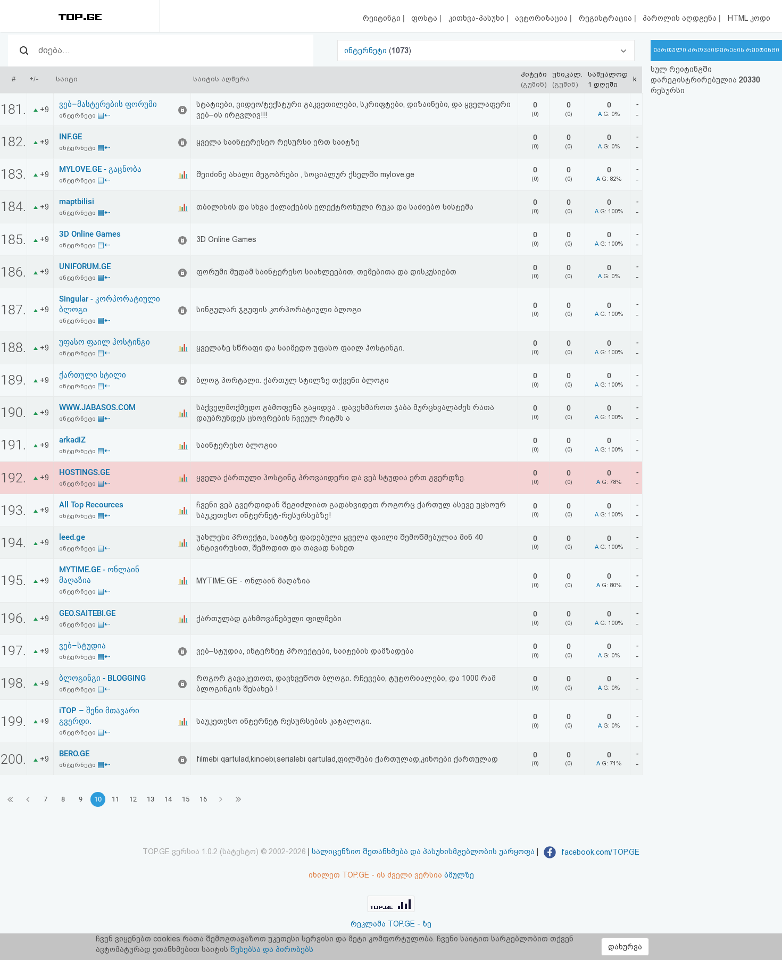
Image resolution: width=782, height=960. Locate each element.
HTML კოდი (749, 18)
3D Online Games (90, 234)
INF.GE (70, 136)
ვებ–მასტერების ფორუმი (108, 104)
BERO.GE (74, 753)
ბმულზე (459, 875)
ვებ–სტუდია (82, 645)
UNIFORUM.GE (85, 266)
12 (133, 799)
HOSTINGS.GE (84, 472)
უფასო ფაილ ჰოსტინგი (104, 342)
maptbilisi (76, 201)
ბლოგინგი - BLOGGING (102, 678)
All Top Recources (91, 505)
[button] (486, 50)
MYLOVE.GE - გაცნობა (100, 169)
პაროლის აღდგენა (681, 18)
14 (168, 799)
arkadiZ (72, 440)
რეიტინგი (383, 18)
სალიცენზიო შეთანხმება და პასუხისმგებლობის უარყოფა (423, 852)
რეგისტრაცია (606, 18)
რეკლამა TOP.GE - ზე (391, 924)
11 (115, 799)
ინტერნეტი (366, 50)
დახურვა (625, 946)
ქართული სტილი (92, 375)
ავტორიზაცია (542, 18)
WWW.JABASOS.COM (97, 407)
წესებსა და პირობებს (271, 949)
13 (150, 799)
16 (203, 799)
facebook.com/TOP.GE (599, 852)
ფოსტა (425, 18)
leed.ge (72, 537)
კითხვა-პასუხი (477, 18)
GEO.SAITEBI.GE (87, 613)
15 (185, 799)
